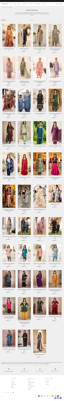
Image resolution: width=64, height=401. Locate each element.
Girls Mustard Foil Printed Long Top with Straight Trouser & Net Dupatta (55, 290)
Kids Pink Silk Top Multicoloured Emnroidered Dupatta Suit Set (9, 317)
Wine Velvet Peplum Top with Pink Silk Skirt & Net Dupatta (55, 178)
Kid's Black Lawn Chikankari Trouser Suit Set (55, 237)
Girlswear (10, 7)
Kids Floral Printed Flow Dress (39, 177)
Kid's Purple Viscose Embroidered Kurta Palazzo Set (9, 82)
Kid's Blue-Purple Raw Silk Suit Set (24, 263)
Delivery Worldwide (8, 371)
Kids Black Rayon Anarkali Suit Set (39, 316)
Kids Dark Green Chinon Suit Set (9, 289)
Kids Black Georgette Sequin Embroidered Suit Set (24, 290)
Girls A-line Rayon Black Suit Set (40, 113)
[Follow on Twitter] (5, 392)
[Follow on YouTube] (13, 392)
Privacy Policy (30, 387)
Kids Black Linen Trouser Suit (24, 48)
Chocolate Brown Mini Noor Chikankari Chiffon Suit (9, 114)
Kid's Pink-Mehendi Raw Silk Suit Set (40, 263)
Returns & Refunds (31, 382)
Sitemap (29, 389)
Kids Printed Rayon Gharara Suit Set (39, 145)
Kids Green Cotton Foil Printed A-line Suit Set (55, 114)
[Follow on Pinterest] (10, 392)
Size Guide (12, 387)
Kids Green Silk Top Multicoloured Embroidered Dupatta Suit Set (24, 322)
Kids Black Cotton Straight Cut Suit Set (9, 145)
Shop (6, 7)
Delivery (29, 380)
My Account (13, 382)
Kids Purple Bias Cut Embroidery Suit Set (39, 289)
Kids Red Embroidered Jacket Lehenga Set (24, 178)
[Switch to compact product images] (5, 20)
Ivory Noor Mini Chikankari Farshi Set (40, 209)
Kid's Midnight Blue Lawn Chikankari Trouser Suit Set (24, 237)
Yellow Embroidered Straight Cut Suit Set (8, 236)
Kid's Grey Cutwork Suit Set (55, 204)
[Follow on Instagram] (8, 392)
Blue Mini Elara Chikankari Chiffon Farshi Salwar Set (24, 114)
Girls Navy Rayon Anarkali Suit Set (39, 354)
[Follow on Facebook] (2, 392)
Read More (47, 363)
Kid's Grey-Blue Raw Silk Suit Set (55, 263)
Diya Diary (47, 384)
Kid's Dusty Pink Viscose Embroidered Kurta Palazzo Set (40, 82)
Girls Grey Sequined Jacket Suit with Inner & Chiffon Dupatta (55, 49)
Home (3, 7)
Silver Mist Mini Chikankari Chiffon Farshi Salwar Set (24, 210)
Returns (12, 385)
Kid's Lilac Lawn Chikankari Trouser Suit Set (40, 237)
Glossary (47, 382)
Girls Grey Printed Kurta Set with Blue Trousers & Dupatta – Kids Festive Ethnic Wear (9, 178)
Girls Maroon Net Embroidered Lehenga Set (55, 317)
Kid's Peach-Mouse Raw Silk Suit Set (9, 263)
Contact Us (12, 380)
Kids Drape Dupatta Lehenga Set (9, 48)
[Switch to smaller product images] (3, 20)
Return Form (30, 384)
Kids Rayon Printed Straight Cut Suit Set (55, 145)
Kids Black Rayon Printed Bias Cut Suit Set (24, 350)
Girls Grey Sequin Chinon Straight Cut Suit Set (40, 49)
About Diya (47, 380)
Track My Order (13, 384)
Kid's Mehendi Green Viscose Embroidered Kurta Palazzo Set (24, 82)
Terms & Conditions (31, 385)
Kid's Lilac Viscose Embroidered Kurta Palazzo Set (55, 82)
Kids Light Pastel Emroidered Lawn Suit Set (24, 146)
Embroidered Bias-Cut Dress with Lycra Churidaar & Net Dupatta (9, 210)
